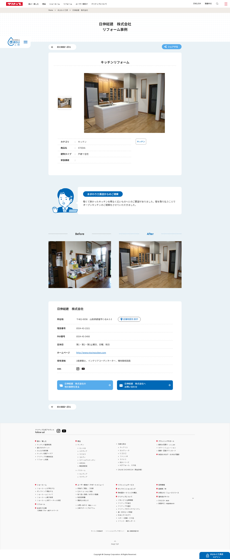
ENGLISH (197, 3)
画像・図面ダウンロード (167, 451)
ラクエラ (82, 454)
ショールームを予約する (46, 488)
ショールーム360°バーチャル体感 (49, 500)
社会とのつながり (124, 515)
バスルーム (81, 470)
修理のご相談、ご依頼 (85, 488)
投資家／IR (162, 489)
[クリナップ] (14, 5)
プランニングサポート (166, 441)
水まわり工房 (63, 10)
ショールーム (54, 4)
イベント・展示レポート (126, 521)
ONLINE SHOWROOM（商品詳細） (130, 470)
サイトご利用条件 (97, 531)
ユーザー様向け (82, 4)
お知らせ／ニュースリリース (168, 493)
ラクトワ (123, 459)
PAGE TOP (115, 544)
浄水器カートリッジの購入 (127, 493)
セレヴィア (83, 474)
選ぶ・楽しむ (33, 4)
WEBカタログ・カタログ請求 (168, 454)
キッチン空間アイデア (45, 453)
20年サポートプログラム (86, 508)
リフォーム (67, 4)
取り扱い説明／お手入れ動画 (87, 494)
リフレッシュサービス (126, 485)
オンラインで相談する (45, 491)
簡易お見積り (167, 445)
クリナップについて (99, 4)
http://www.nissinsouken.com (91, 352)
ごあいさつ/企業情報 (125, 500)
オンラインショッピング (126, 489)
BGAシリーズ (124, 462)
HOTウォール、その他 (128, 465)
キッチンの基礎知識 (44, 445)
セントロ (82, 448)
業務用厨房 (83, 466)
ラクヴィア (83, 477)
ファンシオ (124, 456)
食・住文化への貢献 (125, 512)
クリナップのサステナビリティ (129, 509)
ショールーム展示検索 (45, 497)
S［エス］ (123, 453)
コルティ (82, 457)
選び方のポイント (43, 448)
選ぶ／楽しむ (42, 441)
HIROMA (82, 463)
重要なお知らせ (83, 500)
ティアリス (124, 447)
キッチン (80, 445)
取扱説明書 (81, 497)
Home (50, 10)
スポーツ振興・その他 (126, 518)
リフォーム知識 (42, 459)
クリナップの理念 (124, 503)
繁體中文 (208, 3)
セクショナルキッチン (87, 460)
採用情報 (161, 485)
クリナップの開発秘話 (45, 457)
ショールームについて (45, 494)
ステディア (83, 451)
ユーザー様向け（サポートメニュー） (91, 485)
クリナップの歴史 (124, 506)
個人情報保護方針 (133, 531)
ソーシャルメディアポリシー (115, 531)
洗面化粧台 (122, 444)
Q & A (85, 491)
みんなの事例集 (42, 451)
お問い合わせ (87, 505)
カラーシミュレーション (167, 448)
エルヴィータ (124, 450)
